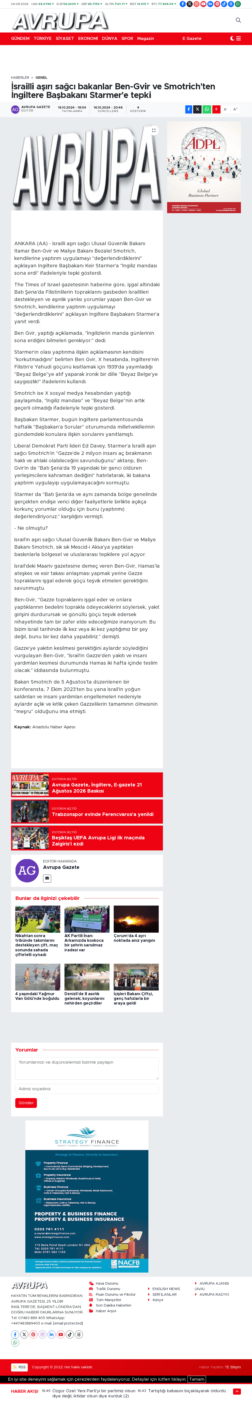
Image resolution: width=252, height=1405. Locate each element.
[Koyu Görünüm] (232, 38)
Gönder (26, 1103)
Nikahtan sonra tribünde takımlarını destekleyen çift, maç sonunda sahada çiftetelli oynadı (36, 945)
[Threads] (79, 1334)
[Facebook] (15, 1334)
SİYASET (65, 38)
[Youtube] (61, 1334)
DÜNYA (109, 38)
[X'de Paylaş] (197, 109)
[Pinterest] (33, 1334)
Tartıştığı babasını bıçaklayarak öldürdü (187, 1391)
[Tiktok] (70, 1334)
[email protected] (68, 1323)
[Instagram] (42, 1334)
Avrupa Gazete (61, 867)
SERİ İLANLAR (165, 1294)
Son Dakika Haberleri (113, 1305)
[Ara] (238, 20)
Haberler (20, 78)
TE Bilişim (233, 1367)
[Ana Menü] (238, 38)
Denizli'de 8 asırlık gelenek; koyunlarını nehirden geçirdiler (84, 998)
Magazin (145, 38)
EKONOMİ (88, 38)
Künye (158, 1300)
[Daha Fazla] (216, 109)
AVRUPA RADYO (214, 1294)
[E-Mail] (47, 879)
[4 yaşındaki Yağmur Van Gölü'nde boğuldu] (37, 977)
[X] (24, 1334)
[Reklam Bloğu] (86, 1196)
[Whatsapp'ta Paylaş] (207, 109)
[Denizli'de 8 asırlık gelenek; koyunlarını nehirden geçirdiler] (87, 977)
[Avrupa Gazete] (60, 20)
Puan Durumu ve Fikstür (116, 1294)
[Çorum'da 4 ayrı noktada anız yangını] (136, 919)
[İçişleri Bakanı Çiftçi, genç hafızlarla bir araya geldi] (136, 977)
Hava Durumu (107, 1283)
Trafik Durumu (108, 1289)
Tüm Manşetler (108, 1300)
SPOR (127, 38)
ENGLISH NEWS (166, 1289)
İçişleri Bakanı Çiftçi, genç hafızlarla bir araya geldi (133, 998)
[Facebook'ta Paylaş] (188, 109)
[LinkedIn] (51, 1334)
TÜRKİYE (43, 38)
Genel (41, 78)
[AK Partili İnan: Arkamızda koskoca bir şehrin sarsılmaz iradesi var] (87, 919)
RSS (22, 1367)
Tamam (196, 1379)
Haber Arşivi (106, 1311)
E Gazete (192, 38)
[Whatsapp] (15, 1343)
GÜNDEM (20, 38)
